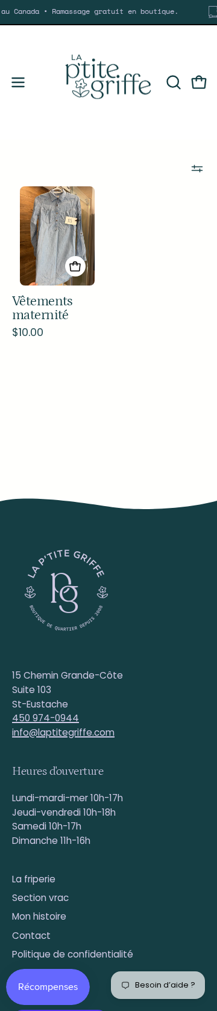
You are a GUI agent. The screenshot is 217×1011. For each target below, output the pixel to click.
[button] (172, 82)
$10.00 (27, 333)
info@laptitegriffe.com (63, 732)
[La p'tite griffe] (108, 82)
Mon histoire (39, 916)
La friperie (33, 879)
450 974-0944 (45, 718)
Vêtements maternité (42, 308)
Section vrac (40, 897)
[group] (108, 12)
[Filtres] (197, 168)
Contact (31, 935)
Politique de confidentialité (72, 954)
